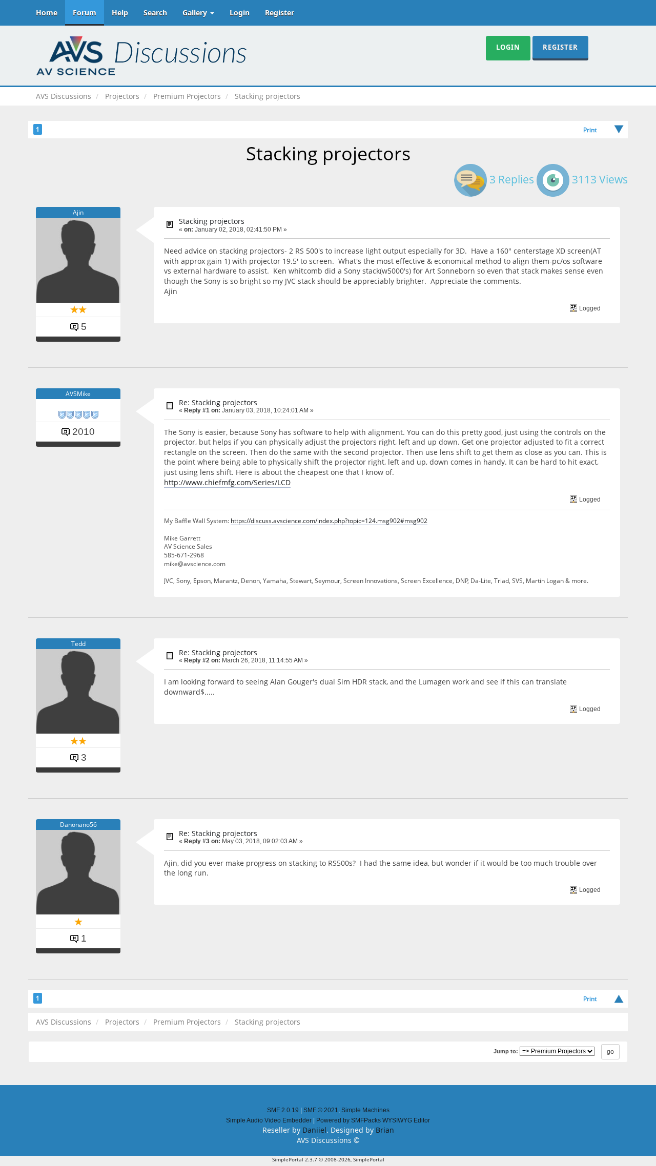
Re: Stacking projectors (218, 402)
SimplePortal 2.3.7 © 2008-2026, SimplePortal (328, 1159)
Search (155, 12)
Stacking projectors (211, 221)
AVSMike (78, 393)
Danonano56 (78, 824)
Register (279, 12)
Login (240, 12)
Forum (84, 12)
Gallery (195, 12)
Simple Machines (365, 1110)
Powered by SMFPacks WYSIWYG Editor (373, 1120)
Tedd (78, 643)
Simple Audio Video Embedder (269, 1120)
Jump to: (506, 1051)
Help (120, 12)
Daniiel (314, 1130)
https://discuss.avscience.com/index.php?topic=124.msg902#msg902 (329, 520)
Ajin (78, 212)
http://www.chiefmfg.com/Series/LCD (227, 482)
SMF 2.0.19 (283, 1110)
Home (46, 12)
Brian (385, 1130)
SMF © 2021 (320, 1110)
